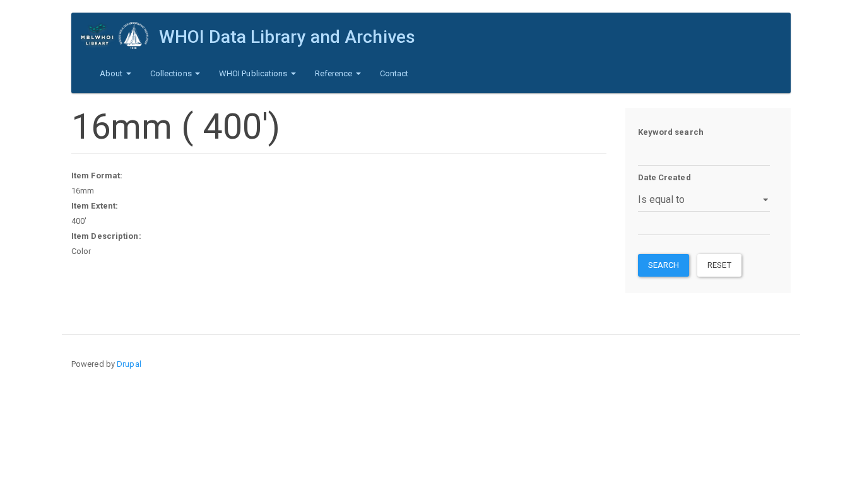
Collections (172, 73)
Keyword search (671, 132)
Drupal (129, 364)
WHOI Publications (254, 73)
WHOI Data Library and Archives (287, 36)
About (112, 73)
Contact (394, 73)
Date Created (664, 177)
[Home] (120, 35)
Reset (719, 265)
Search (664, 265)
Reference (335, 73)
